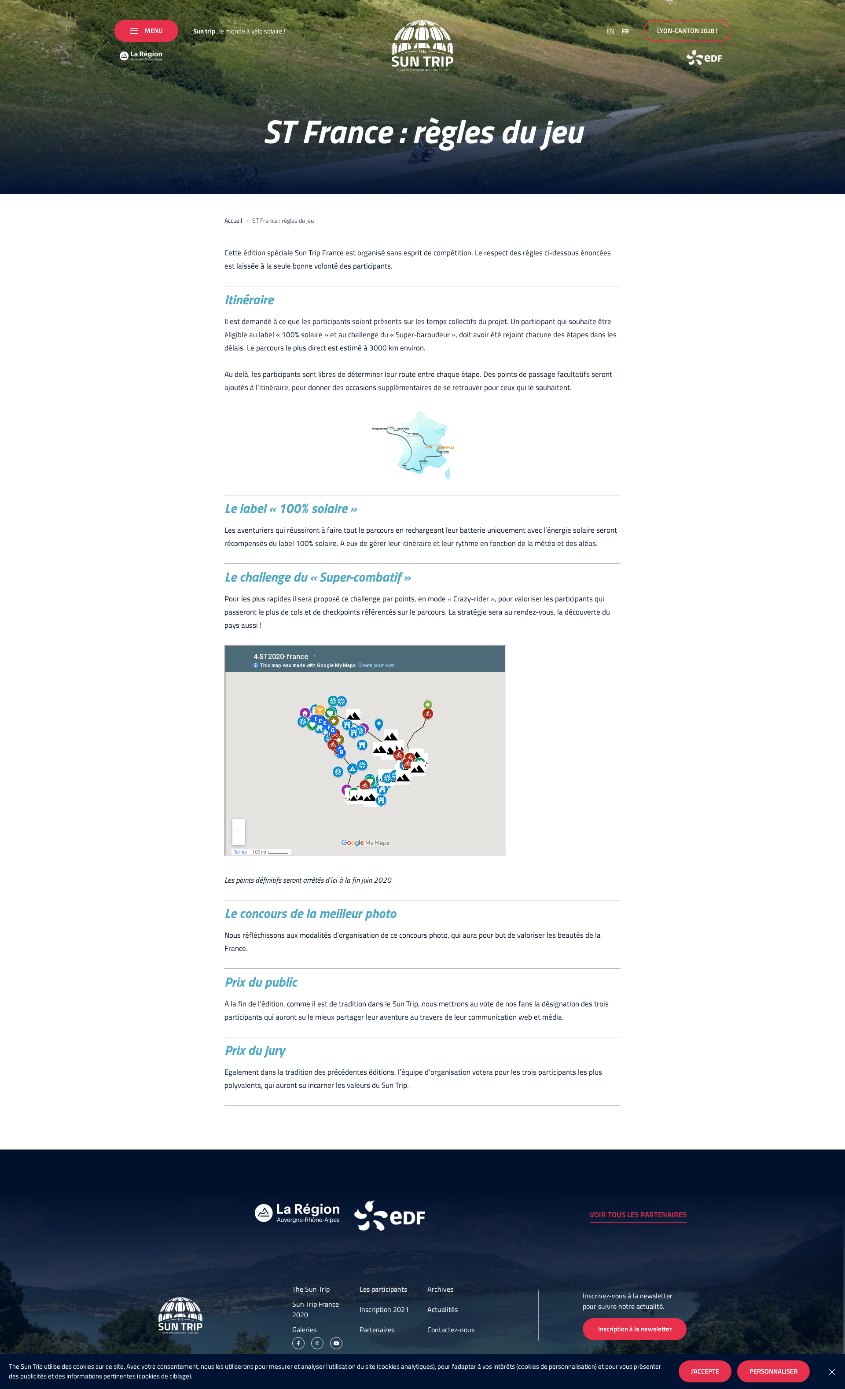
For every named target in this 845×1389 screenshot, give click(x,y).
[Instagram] (317, 1343)
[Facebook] (298, 1343)
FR (625, 31)
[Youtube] (336, 1343)
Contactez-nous (450, 1329)
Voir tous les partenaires (638, 1214)
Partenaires (377, 1329)
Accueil (233, 220)
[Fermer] (832, 1371)
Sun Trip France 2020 (315, 1309)
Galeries (304, 1329)
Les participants (383, 1289)
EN (610, 31)
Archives (440, 1289)
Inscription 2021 (384, 1309)
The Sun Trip (311, 1289)
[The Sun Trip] (422, 46)
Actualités (442, 1309)
